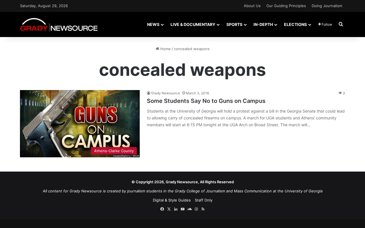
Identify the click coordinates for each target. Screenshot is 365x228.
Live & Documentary (193, 24)
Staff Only (203, 200)
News (153, 24)
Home (165, 48)
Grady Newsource (165, 93)
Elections (295, 24)
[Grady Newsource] (59, 24)
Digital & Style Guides (172, 200)
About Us (252, 5)
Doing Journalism (327, 5)
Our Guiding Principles (286, 5)
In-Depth (263, 24)
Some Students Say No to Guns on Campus (206, 100)
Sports (234, 24)
